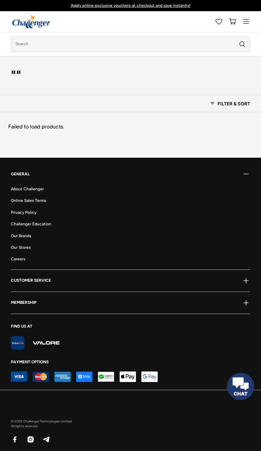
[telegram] (46, 439)
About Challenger (27, 189)
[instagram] (30, 439)
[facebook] (14, 439)
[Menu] (246, 21)
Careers (18, 259)
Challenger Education (31, 224)
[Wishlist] (219, 21)
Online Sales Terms (28, 200)
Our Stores (21, 247)
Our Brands (21, 235)
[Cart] (232, 21)
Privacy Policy (23, 212)
